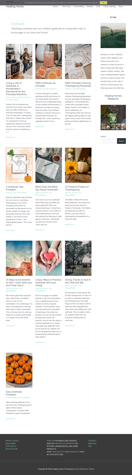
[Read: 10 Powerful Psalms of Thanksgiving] (78, 165)
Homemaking (11, 97)
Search (103, 136)
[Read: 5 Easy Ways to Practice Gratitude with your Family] (48, 258)
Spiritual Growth (23, 97)
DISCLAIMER (10, 443)
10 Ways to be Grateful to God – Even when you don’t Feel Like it (19, 282)
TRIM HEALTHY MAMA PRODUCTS (66, 452)
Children (38, 89)
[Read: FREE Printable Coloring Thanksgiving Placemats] (78, 61)
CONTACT (92, 441)
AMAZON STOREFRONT (64, 443)
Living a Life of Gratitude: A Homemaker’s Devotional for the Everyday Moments (16, 89)
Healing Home (15, 6)
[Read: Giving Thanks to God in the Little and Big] (78, 258)
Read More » (11, 137)
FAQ (89, 446)
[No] (130, 3)
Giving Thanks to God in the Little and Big (78, 281)
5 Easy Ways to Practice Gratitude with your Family (48, 282)
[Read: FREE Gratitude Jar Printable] (48, 61)
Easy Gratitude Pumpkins (14, 393)
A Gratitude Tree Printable (14, 188)
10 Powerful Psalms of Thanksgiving (77, 188)
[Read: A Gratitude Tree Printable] (19, 165)
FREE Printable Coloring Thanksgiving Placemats (78, 84)
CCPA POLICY (10, 446)
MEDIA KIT (92, 443)
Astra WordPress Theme (84, 469)
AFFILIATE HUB (11, 449)
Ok (103, 2)
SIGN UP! (50, 441)
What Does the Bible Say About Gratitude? (46, 188)
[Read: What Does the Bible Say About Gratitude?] (48, 165)
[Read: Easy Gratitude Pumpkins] (19, 370)
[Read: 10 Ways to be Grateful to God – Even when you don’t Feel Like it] (19, 258)
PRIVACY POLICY (12, 441)
